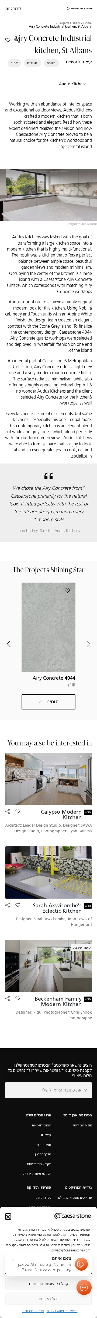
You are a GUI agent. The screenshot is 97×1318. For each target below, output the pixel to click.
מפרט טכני (44, 1145)
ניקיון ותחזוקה (42, 1197)
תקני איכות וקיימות (39, 1164)
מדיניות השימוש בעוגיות (62, 1311)
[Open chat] (84, 1287)
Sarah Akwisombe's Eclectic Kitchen (57, 908)
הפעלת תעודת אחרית (37, 1173)
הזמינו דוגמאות (41, 1125)
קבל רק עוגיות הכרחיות (48, 1283)
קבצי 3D (45, 1135)
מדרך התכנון (43, 1154)
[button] (8, 1216)
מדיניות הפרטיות (33, 1311)
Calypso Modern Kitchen (61, 814)
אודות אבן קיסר (82, 1125)
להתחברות (13, 8)
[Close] (13, 1260)
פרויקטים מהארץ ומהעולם (75, 1197)
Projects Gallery (69, 23)
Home (87, 23)
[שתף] (17, 40)
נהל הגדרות (48, 1298)
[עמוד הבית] (79, 8)
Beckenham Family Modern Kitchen (58, 1001)
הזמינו (53, 702)
